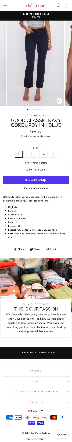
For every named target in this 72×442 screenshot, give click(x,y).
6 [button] (42, 110)
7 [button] (45, 110)
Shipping (25, 136)
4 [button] (36, 110)
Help (36, 381)
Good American (36, 115)
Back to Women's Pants (38, 352)
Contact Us (36, 402)
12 (52, 154)
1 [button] (28, 110)
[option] (36, 16)
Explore (36, 371)
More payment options (36, 188)
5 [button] (39, 110)
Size (36, 148)
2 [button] (31, 110)
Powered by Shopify (35, 438)
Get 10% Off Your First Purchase (36, 391)
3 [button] (34, 110)
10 (43, 154)
